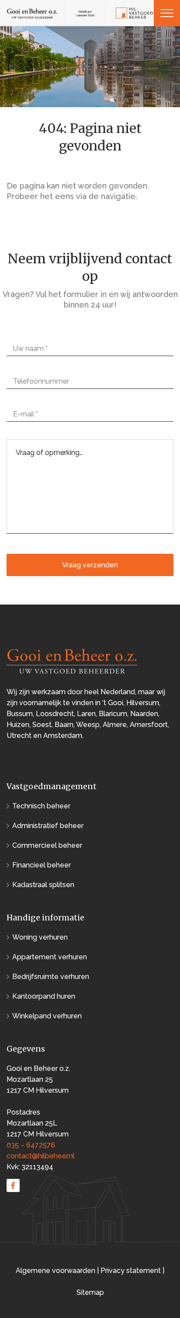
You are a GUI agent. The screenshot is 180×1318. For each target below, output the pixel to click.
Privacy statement (130, 1270)
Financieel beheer (41, 865)
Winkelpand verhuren (47, 1016)
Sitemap (90, 1292)
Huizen (18, 724)
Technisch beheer (41, 806)
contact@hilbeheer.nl (41, 1156)
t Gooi (113, 703)
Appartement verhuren (49, 957)
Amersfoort (149, 724)
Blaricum (113, 714)
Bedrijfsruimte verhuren (50, 976)
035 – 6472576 (31, 1145)
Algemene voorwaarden (56, 1270)
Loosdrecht (55, 714)
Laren (86, 714)
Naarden (144, 714)
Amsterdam (62, 735)
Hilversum (142, 703)
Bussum (20, 714)
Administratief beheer (47, 826)
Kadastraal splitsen (43, 885)
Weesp (88, 724)
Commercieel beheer (47, 845)
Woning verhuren (40, 937)
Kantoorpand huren (43, 996)
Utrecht (19, 735)
